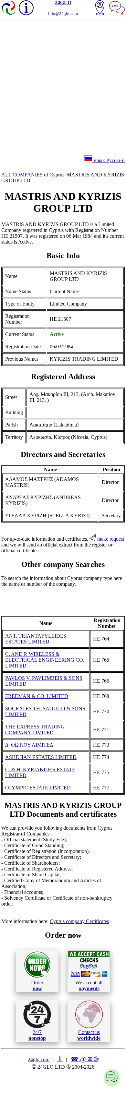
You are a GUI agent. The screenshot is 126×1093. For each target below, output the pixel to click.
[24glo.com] (9, 8)
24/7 (37, 1035)
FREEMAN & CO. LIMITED (36, 696)
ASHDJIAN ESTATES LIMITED (41, 757)
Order (37, 985)
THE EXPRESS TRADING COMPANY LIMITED (35, 729)
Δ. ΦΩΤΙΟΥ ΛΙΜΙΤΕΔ (29, 745)
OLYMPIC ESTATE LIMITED (38, 787)
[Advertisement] (63, 86)
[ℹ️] (26, 8)
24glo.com (38, 1059)
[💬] (117, 8)
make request (110, 539)
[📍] (100, 8)
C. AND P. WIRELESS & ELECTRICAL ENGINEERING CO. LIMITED (44, 659)
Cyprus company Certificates (79, 921)
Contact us (88, 1035)
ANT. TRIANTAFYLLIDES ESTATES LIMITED (35, 638)
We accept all (88, 985)
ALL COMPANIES (22, 174)
